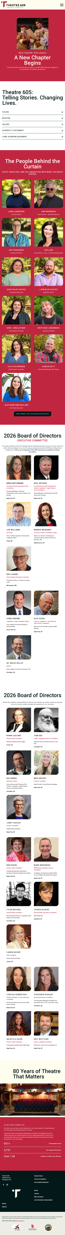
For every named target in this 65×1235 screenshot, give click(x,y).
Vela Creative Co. (20, 1220)
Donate (4, 1203)
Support (4, 1206)
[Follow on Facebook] (3, 1184)
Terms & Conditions (40, 1179)
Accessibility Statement (41, 1182)
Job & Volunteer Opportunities (43, 1200)
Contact (36, 1193)
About (36, 1190)
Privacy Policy (38, 1176)
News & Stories (38, 1196)
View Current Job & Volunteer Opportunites (32, 413)
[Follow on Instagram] (7, 1184)
